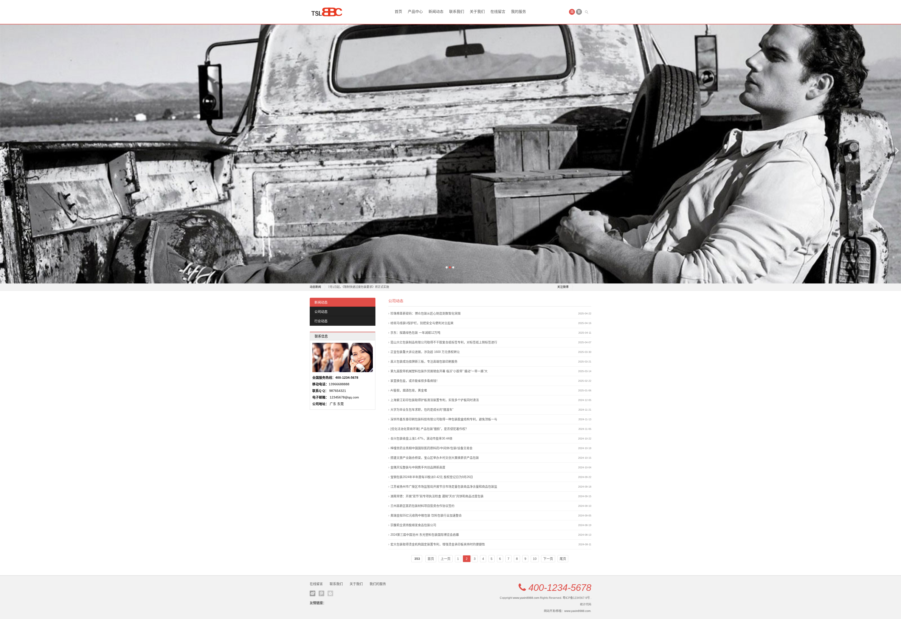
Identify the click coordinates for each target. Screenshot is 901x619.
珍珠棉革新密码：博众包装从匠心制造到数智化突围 (425, 313)
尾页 (563, 559)
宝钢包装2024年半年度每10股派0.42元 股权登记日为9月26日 (431, 477)
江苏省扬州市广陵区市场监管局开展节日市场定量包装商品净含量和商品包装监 (443, 486)
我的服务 (518, 12)
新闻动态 (435, 12)
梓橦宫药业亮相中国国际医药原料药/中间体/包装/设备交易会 (431, 448)
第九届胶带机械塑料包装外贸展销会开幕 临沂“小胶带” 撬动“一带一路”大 (439, 371)
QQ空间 (330, 593)
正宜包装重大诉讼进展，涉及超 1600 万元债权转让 (425, 352)
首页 (398, 12)
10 (535, 559)
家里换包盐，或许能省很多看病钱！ (414, 380)
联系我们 (456, 12)
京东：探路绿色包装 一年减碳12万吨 (415, 332)
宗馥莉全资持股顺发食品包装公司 (413, 525)
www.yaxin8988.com (526, 598)
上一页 (445, 559)
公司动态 (321, 311)
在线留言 (497, 12)
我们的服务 (378, 584)
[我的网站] (328, 12)
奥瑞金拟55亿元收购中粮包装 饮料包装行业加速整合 (426, 515)
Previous (4, 150)
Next (896, 150)
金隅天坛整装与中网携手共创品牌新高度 (417, 467)
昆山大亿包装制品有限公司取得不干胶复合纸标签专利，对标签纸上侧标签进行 (443, 342)
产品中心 (415, 12)
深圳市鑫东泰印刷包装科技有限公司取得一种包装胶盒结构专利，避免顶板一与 (443, 419)
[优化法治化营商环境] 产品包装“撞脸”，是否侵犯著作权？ (429, 429)
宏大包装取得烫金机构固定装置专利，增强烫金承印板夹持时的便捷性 (437, 544)
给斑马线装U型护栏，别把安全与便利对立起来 (422, 323)
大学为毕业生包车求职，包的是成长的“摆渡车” (421, 409)
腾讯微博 (321, 593)
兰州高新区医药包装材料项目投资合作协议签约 (422, 506)
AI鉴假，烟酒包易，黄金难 (408, 390)
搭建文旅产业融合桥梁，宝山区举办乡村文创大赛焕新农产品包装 (434, 457)
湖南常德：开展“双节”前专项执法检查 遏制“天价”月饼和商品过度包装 (437, 496)
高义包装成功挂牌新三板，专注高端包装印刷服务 (424, 361)
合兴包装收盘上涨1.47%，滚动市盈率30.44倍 (421, 438)
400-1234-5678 (559, 587)
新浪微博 (312, 593)
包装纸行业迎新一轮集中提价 (346, 287)
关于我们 (477, 12)
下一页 (548, 559)
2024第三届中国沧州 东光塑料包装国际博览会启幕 (424, 534)
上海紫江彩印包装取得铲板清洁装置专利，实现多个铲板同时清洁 (434, 400)
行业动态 (321, 321)
